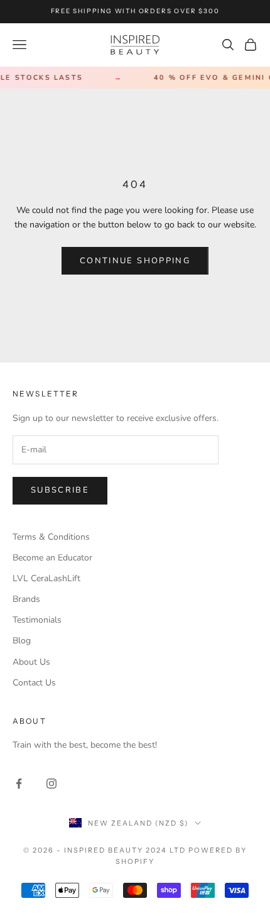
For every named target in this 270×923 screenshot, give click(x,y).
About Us (31, 662)
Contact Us (34, 683)
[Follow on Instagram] (51, 783)
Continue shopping (135, 260)
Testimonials (37, 620)
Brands (26, 599)
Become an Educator (52, 558)
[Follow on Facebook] (19, 783)
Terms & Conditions (51, 537)
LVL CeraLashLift (46, 578)
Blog (22, 641)
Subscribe (60, 490)
